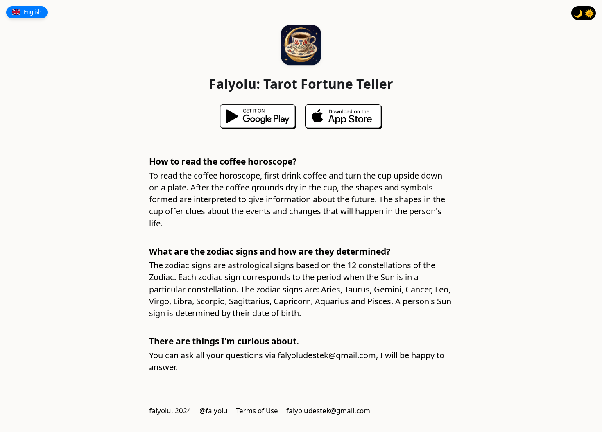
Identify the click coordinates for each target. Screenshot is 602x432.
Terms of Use (257, 410)
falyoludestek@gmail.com (327, 355)
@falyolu (213, 410)
